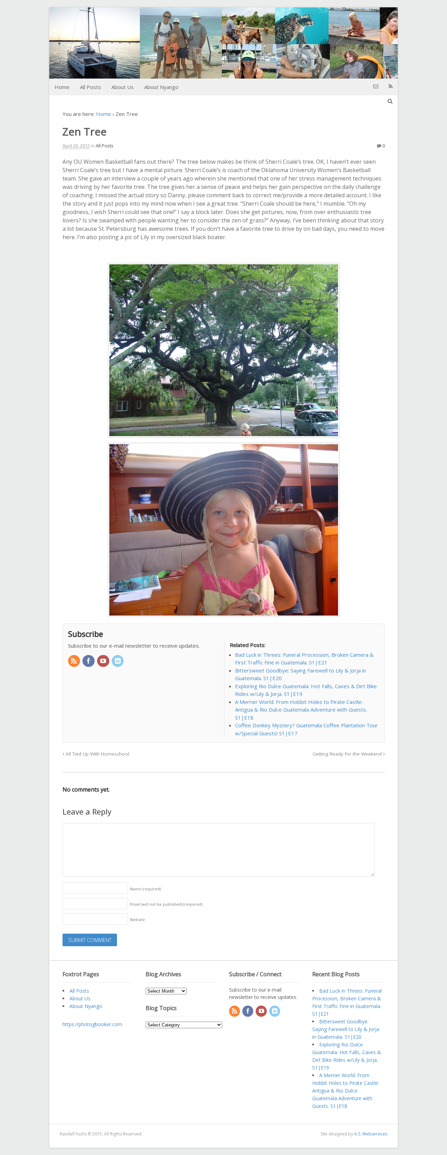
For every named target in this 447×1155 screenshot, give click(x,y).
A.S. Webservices (370, 1134)
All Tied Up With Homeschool (96, 754)
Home (61, 86)
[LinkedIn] (118, 661)
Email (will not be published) (166, 904)
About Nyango (161, 86)
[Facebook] (89, 661)
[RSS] (74, 661)
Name (145, 888)
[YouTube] (103, 661)
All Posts (90, 86)
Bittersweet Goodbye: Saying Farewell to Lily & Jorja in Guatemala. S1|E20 (345, 1029)
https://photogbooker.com (92, 1024)
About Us (122, 86)
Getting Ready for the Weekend (348, 754)
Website (137, 919)
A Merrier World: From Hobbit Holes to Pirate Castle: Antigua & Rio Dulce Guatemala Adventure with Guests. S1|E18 (345, 1090)
